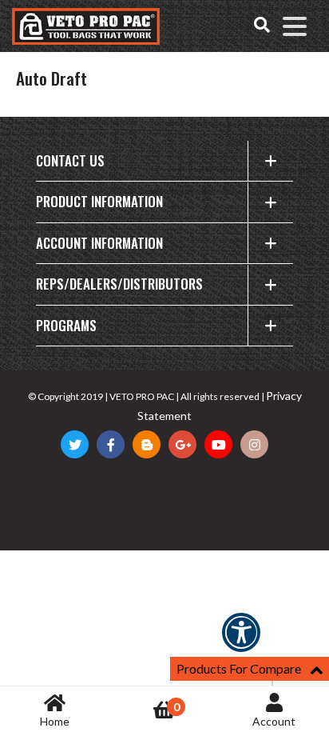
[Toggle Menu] (295, 26)
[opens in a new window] (75, 444)
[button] (241, 642)
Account (273, 721)
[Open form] (262, 26)
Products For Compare (238, 668)
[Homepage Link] (86, 26)
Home (54, 721)
